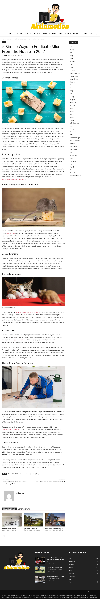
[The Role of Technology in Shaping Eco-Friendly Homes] (33, 519)
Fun (71, 94)
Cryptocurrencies (75, 73)
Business (18, 34)
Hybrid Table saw (75, 123)
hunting (72, 120)
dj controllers (74, 76)
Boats (72, 58)
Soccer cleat (73, 149)
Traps (38, 473)
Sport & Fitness (49, 34)
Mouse (28, 473)
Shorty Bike (73, 146)
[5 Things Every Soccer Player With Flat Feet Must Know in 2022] (40, 569)
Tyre (71, 170)
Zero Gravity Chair (75, 176)
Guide (71, 108)
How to (72, 117)
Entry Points (15, 473)
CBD (71, 67)
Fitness (72, 88)
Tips (71, 164)
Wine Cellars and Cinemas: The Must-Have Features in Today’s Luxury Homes (54, 530)
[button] (95, 34)
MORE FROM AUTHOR (24, 509)
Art (71, 47)
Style (71, 158)
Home (10, 34)
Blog (71, 55)
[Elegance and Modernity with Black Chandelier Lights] (12, 519)
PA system (73, 132)
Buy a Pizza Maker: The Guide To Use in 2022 (50, 482)
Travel (72, 167)
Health (76, 34)
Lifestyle (72, 129)
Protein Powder (75, 141)
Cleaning (72, 70)
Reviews (28, 34)
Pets (71, 135)
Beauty (68, 34)
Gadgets (72, 99)
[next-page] (6, 536)
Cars (71, 64)
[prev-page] (3, 536)
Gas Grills (73, 105)
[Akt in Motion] (50, 16)
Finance (72, 85)
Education (73, 82)
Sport (71, 152)
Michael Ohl (7, 55)
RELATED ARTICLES (9, 509)
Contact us (91, 592)
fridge (71, 91)
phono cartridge (75, 138)
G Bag (72, 97)
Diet (60, 34)
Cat (9, 473)
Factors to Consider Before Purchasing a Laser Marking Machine (15, 483)
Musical (37, 34)
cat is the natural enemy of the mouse (28, 312)
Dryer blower (74, 79)
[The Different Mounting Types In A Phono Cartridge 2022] (40, 579)
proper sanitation (18, 340)
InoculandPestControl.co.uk (11, 430)
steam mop (73, 155)
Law (71, 126)
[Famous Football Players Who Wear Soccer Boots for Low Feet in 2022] (40, 560)
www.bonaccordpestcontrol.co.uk (13, 179)
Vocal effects (74, 173)
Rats (33, 473)
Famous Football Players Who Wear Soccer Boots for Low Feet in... (55, 559)
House (22, 473)
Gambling (73, 102)
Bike (71, 53)
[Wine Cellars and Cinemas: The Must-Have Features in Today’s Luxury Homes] (55, 519)
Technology (87, 34)
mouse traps (10, 233)
